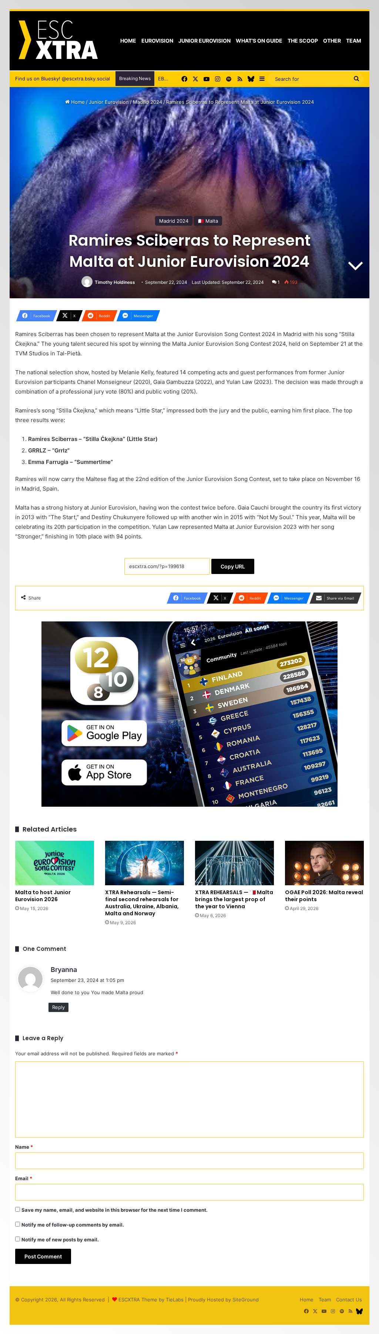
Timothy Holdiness (115, 282)
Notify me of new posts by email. (60, 1239)
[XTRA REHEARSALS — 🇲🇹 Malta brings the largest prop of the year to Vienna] (234, 863)
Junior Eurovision (204, 40)
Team (353, 40)
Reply (58, 1007)
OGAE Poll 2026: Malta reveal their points (324, 896)
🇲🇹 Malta (208, 221)
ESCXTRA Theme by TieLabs (151, 1300)
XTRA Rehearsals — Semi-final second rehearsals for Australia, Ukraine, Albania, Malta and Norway (142, 903)
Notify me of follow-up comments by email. (72, 1225)
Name (24, 1147)
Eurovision (157, 40)
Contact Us (349, 1300)
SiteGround (245, 1300)
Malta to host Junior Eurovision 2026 (43, 896)
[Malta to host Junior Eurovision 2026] (54, 863)
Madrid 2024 (147, 102)
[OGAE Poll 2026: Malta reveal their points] (324, 863)
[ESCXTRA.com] (57, 41)
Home (128, 40)
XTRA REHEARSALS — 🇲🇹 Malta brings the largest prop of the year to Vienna (234, 899)
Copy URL (233, 566)
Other (332, 40)
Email (23, 1178)
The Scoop (303, 40)
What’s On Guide (259, 40)
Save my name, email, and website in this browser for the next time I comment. (114, 1210)
